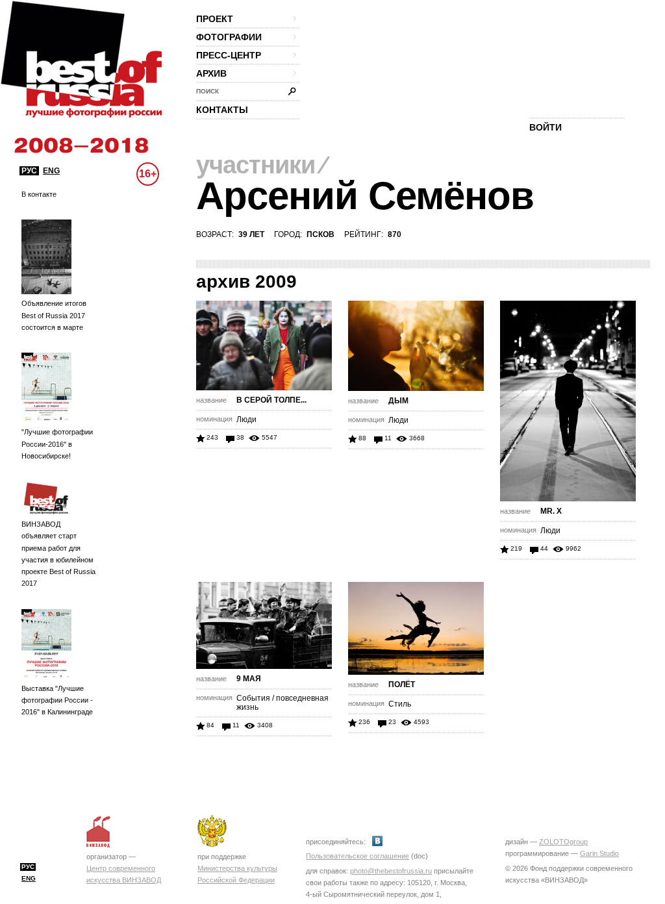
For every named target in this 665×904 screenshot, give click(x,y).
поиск (207, 91)
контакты (222, 110)
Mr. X (551, 511)
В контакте (38, 194)
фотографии (229, 37)
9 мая (248, 678)
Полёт (401, 684)
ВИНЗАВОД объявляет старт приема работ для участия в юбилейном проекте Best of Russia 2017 (58, 553)
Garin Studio (599, 853)
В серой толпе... (271, 400)
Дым (398, 400)
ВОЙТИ (545, 127)
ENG (51, 170)
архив (211, 73)
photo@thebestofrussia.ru (391, 871)
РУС (29, 170)
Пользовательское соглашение (357, 856)
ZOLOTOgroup (563, 842)
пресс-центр (228, 55)
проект (214, 19)
